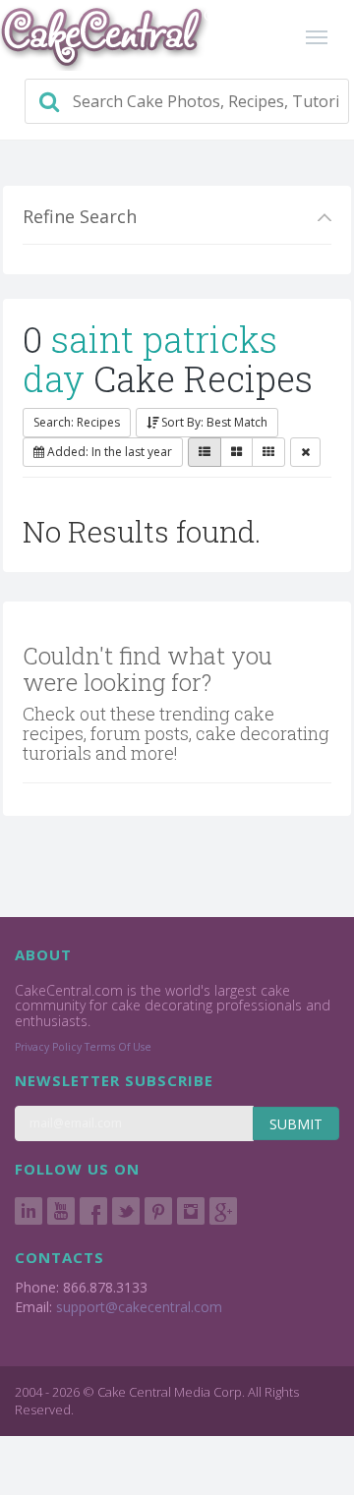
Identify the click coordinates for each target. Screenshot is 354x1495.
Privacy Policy (48, 1047)
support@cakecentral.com (139, 1306)
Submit (296, 1124)
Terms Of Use (118, 1047)
